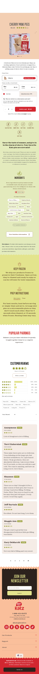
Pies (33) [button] (5, 401)
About (4, 647)
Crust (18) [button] (23, 401)
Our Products (7, 635)
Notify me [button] (19, 669)
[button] (21, 28)
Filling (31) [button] (14, 401)
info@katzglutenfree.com (19, 618)
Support (5, 641)
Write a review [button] (19, 375)
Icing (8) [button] (14, 407)
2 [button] (15, 561)
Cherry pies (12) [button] (8, 404)
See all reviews (7, 396)
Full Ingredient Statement (19, 225)
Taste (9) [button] (6, 407)
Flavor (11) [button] (26, 404)
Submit (19, 593)
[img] (19, 433)
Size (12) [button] (18, 404)
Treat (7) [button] (22, 407)
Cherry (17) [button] (31, 401)
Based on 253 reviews (19, 371)
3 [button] (19, 561)
